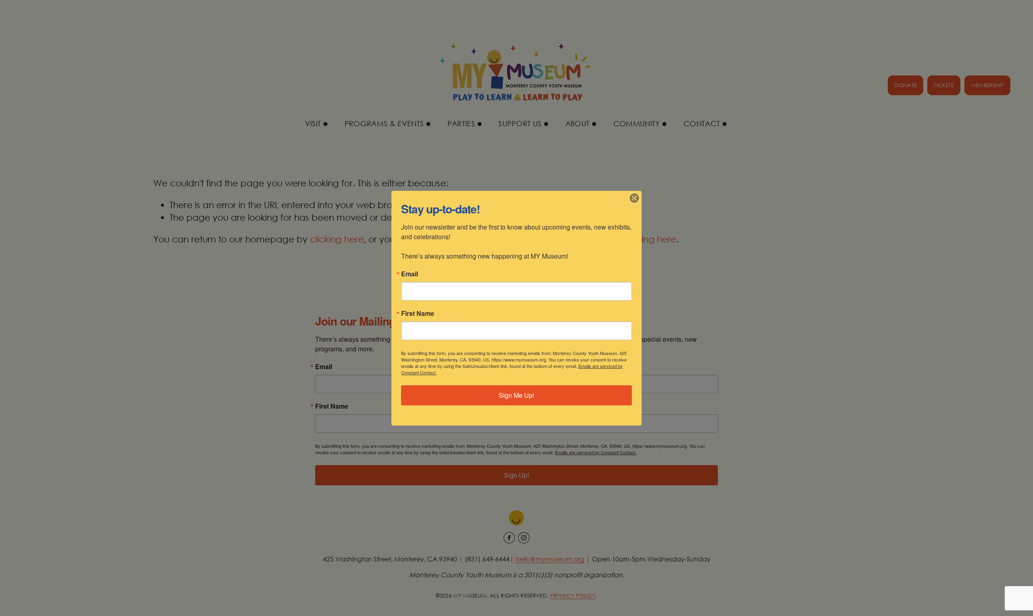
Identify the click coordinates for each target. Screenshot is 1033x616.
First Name (417, 313)
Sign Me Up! (516, 395)
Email (409, 274)
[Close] (634, 198)
